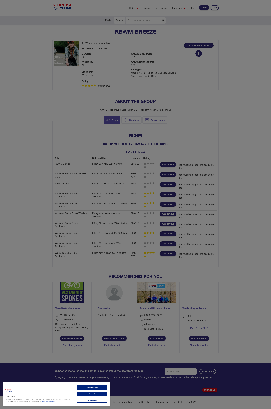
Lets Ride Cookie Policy (49, 401)
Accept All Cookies (92, 387)
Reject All (92, 394)
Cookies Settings (92, 400)
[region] (56, 394)
